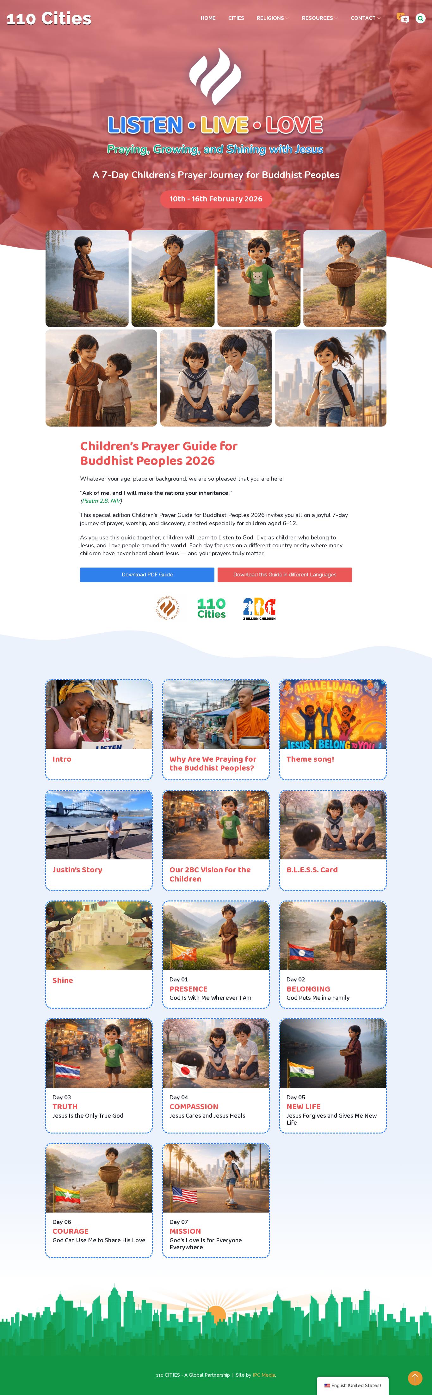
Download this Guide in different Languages (284, 575)
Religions (270, 18)
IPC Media (264, 1375)
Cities (236, 18)
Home (208, 18)
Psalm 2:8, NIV (101, 501)
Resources (317, 18)
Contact (363, 18)
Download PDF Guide (147, 575)
